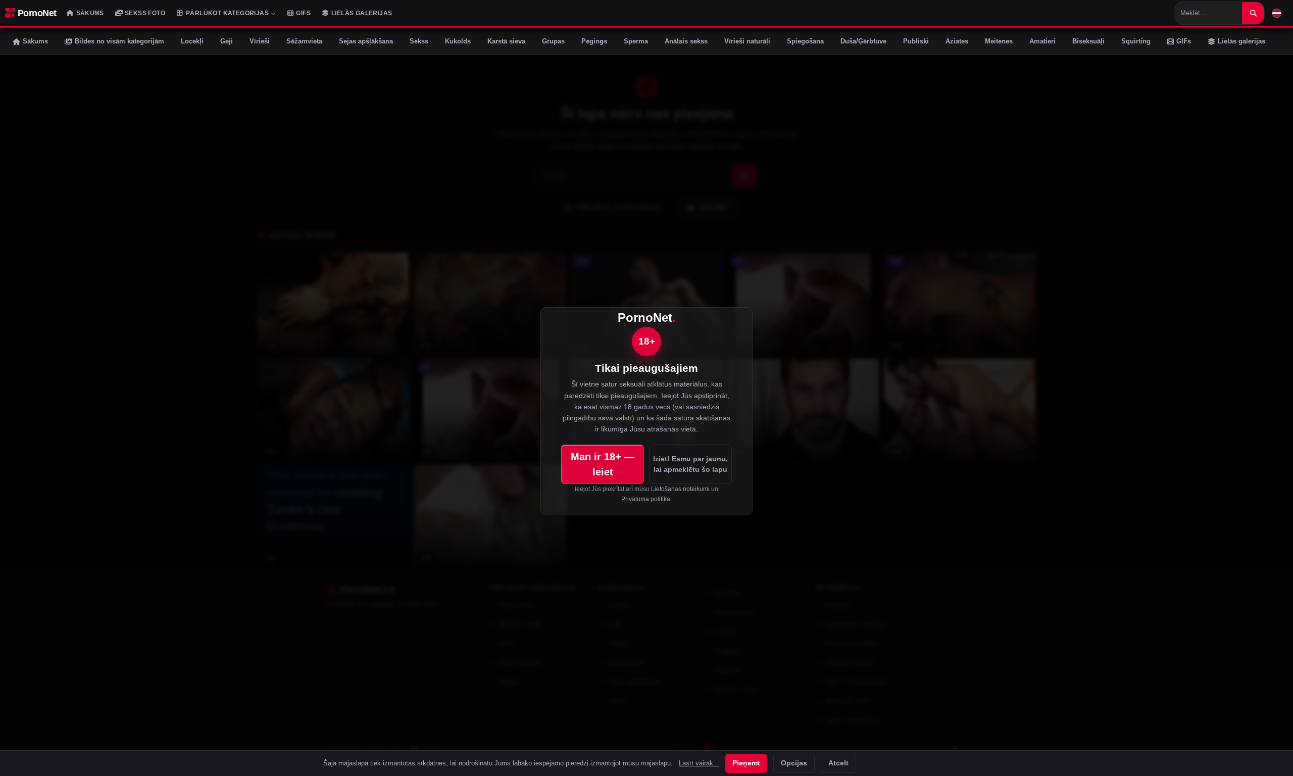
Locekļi (192, 41)
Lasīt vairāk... (699, 763)
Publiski (916, 41)
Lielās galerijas (361, 13)
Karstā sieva (506, 41)
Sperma (636, 41)
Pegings (594, 41)
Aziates (957, 41)
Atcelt (838, 763)
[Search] (1253, 13)
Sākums (90, 13)
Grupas (553, 41)
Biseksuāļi (1088, 41)
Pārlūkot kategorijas (227, 13)
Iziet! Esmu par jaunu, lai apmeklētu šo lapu (690, 464)
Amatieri (1042, 41)
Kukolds (458, 41)
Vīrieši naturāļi (747, 41)
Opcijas (794, 763)
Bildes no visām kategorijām (119, 41)
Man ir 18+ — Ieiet (602, 464)
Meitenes (999, 41)
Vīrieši (260, 41)
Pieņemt (746, 763)
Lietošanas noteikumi (680, 489)
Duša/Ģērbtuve (863, 41)
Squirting (1136, 41)
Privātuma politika (645, 499)
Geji (226, 41)
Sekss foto (145, 13)
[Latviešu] (1277, 13)
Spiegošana (805, 41)
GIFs (303, 13)
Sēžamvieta (304, 41)
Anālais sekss (686, 41)
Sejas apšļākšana (366, 41)
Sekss (419, 41)
